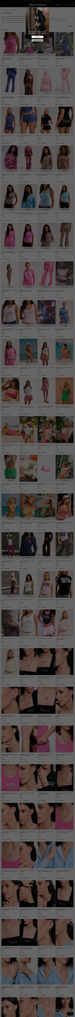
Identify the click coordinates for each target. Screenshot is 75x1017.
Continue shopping (37, 40)
